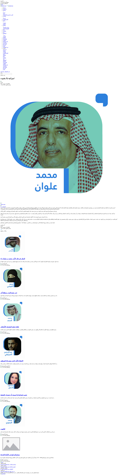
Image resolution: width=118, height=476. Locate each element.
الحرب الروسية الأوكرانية (8, 14)
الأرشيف (2, 471)
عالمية (4, 24)
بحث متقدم (2, 75)
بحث (1, 72)
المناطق (4, 33)
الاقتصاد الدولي (6, 28)
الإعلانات (11, 469)
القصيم (4, 36)
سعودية (4, 22)
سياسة (4, 10)
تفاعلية (4, 37)
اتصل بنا (2, 469)
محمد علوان (2, 204)
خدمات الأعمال (6, 27)
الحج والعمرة (5, 19)
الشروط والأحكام (7, 471)
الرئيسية (4, 9)
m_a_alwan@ (3, 206)
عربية (4, 12)
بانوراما (4, 44)
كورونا (4, 18)
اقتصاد (4, 25)
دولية (4, 13)
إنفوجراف (5, 43)
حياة (4, 29)
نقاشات (4, 31)
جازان (4, 35)
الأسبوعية (5, 39)
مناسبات (4, 42)
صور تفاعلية (5, 41)
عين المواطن (5, 47)
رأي (3, 32)
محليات (4, 16)
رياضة (4, 20)
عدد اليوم (2, 71)
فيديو (4, 46)
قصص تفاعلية (12, 466)
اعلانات (4, 40)
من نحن (13, 471)
